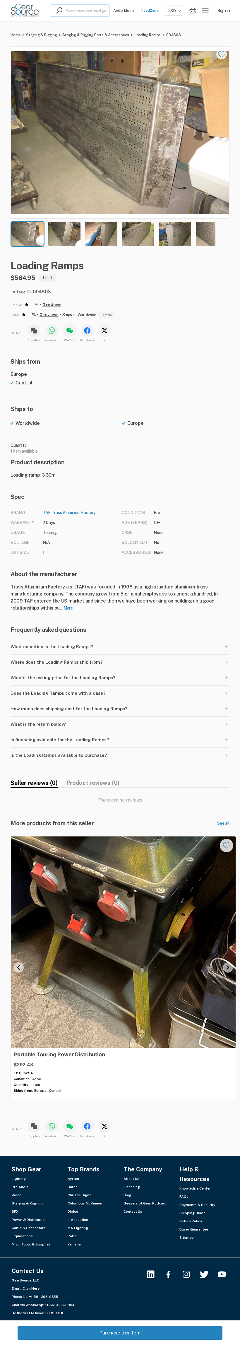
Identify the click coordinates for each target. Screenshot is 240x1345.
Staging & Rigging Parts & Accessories (95, 35)
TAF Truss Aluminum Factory (69, 512)
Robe (72, 1236)
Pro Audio (20, 1187)
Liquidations (22, 1236)
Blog (127, 1195)
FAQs (183, 1197)
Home (15, 35)
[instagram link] (190, 1274)
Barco (73, 1187)
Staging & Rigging (41, 35)
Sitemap (186, 1238)
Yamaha (74, 1244)
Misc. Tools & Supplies (31, 1244)
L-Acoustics (78, 1220)
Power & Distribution (29, 1220)
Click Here (31, 1288)
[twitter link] (208, 1274)
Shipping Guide (192, 1213)
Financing (132, 1187)
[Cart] (192, 11)
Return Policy (190, 1221)
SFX (15, 1211)
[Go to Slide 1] (27, 234)
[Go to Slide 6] (212, 234)
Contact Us (133, 1211)
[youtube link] (225, 1274)
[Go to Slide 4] (138, 234)
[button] (120, 132)
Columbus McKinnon (85, 1203)
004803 (173, 35)
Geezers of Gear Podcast (145, 1203)
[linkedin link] (154, 1274)
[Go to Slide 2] (64, 234)
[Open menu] (205, 10)
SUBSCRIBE (54, 1313)
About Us (131, 1179)
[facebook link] (172, 1274)
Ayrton (73, 1179)
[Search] (58, 10)
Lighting (19, 1179)
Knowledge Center (195, 1188)
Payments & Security (197, 1205)
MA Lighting (78, 1228)
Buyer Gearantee (193, 1229)
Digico (73, 1211)
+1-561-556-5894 (60, 1305)
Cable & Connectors (29, 1228)
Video (16, 1195)
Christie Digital (80, 1195)
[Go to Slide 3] (101, 234)
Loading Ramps (148, 35)
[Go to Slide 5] (175, 234)
